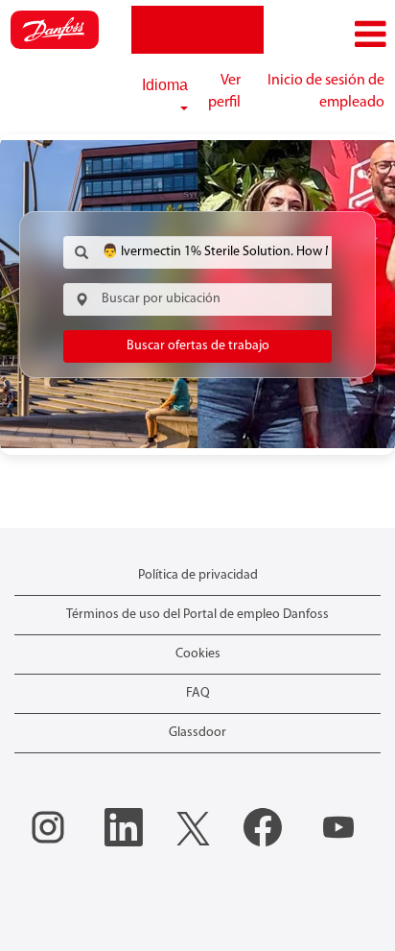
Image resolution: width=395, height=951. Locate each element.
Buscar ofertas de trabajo (198, 346)
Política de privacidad (198, 575)
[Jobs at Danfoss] (55, 30)
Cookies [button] (198, 654)
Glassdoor (197, 732)
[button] (329, 35)
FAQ (198, 693)
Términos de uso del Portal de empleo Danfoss (197, 614)
